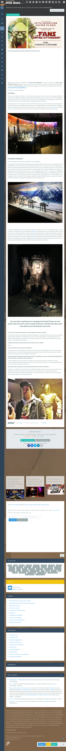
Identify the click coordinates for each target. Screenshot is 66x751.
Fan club (44, 567)
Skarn (26, 504)
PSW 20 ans (12, 570)
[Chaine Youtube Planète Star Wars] (46, 2)
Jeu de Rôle (58, 567)
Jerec (54, 684)
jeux (60, 721)
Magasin (24, 569)
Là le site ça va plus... (14, 608)
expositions (33, 723)
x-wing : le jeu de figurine (15, 617)
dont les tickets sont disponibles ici (17, 87)
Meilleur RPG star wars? (15, 622)
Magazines (31, 569)
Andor (9, 565)
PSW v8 (8, 736)
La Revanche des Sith (51, 715)
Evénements (36, 567)
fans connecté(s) (18, 588)
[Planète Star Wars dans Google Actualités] (52, 2)
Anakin (33, 231)
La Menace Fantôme (39, 713)
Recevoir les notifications (13, 14)
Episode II (28, 565)
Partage (41, 744)
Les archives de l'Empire (15, 656)
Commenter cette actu (43, 440)
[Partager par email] (41, 445)
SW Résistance (31, 572)
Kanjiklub (46, 701)
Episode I (21, 565)
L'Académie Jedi (13, 637)
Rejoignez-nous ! (40, 736)
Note (54, 744)
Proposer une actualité (57, 10)
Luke (41, 719)
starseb (30, 504)
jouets (56, 721)
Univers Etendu (30, 574)
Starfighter (22, 572)
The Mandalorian (52, 572)
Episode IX (51, 565)
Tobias (20, 679)
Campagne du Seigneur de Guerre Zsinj (19, 688)
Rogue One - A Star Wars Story (17, 725)
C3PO (17, 721)
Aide (48, 744)
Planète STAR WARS (13, 2)
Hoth (10, 109)
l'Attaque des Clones (31, 715)
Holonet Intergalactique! (15, 640)
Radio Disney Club (22, 732)
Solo (59, 570)
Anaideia (47, 504)
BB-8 (26, 721)
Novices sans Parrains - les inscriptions (19, 654)
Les (28, 82)
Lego (7, 723)
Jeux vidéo (12, 569)
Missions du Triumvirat (15, 642)
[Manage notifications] (62, 738)
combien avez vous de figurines (17, 610)
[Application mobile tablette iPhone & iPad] (30, 2)
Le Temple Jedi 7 (13, 635)
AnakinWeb (29, 711)
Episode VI (12, 567)
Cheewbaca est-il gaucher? (16, 615)
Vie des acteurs (40, 574)
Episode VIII (28, 567)
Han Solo (49, 719)
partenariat (11, 730)
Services (53, 570)
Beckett (24, 679)
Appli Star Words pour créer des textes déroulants (22, 603)
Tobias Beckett (13, 679)
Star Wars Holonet (11, 732)
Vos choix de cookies (25, 736)
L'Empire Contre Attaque (32, 717)
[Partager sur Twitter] (35, 445)
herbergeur (12, 613)
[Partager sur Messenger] (32, 445)
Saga (42, 570)
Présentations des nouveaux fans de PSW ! (20, 601)
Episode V (58, 565)
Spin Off (15, 572)
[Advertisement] (35, 66)
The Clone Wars (42, 572)
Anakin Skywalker (34, 719)
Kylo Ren (12, 721)
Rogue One (25, 570)
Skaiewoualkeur (37, 504)
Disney (15, 713)
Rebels (18, 570)
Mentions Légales (15, 736)
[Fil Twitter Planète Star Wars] (43, 2)
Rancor (34, 236)
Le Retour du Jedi (52, 717)
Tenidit (11, 699)
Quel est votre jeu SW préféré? (17, 620)
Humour (50, 567)
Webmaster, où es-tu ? (15, 605)
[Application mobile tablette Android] (33, 2)
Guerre (37, 688)
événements (43, 723)
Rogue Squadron (34, 570)
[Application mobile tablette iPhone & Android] (27, 2)
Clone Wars (24, 723)
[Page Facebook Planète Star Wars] (36, 2)
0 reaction (44, 423)
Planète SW (58, 569)
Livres (18, 569)
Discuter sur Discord (28, 440)
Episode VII (20, 567)
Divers (15, 565)
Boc (10, 684)
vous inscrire (55, 510)
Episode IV (44, 565)
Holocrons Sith (13, 652)
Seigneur (41, 695)
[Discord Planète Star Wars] (49, 2)
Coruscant (54, 107)
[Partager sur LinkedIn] (38, 445)
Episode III (36, 565)
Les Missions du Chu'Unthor (16, 644)
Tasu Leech (12, 701)
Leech (20, 701)
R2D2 (21, 721)
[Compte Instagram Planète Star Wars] (40, 2)
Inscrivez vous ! (22, 520)
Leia (44, 719)
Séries (47, 570)
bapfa (42, 504)
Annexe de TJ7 (13, 647)
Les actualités (15, 504)
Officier (53, 689)
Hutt (22, 231)
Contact (34, 736)
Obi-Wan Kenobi (49, 569)
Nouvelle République (26, 689)
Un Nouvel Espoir (12, 717)
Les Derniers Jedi (18, 727)
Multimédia (39, 569)
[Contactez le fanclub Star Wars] (56, 2)
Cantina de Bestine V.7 (14, 649)
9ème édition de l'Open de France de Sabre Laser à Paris (35, 481)
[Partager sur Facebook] (28, 445)
